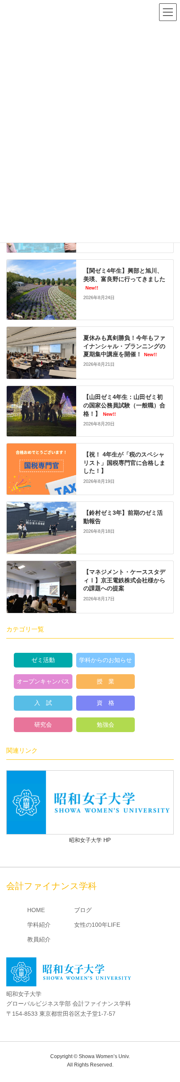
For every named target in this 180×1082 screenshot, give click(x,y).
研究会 (43, 724)
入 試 (43, 702)
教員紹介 (39, 939)
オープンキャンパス (43, 681)
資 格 (105, 702)
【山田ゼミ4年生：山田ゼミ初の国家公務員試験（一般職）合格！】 (124, 405)
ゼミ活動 (43, 660)
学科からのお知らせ (105, 660)
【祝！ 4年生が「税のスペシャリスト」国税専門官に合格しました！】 (124, 462)
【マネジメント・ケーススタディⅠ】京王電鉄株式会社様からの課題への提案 (124, 580)
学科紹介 (39, 924)
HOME (36, 910)
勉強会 (105, 724)
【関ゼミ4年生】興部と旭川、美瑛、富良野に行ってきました (124, 278)
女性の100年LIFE (97, 924)
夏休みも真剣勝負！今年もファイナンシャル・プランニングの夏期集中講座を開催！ (124, 345)
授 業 (105, 681)
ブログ (83, 910)
